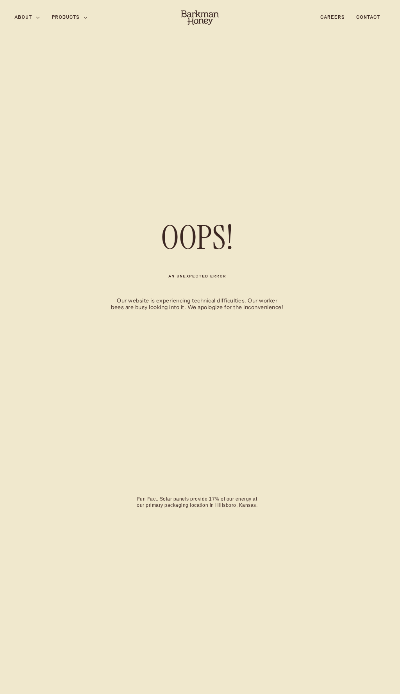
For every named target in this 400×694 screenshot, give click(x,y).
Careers (332, 17)
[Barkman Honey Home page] (200, 17)
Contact (368, 17)
